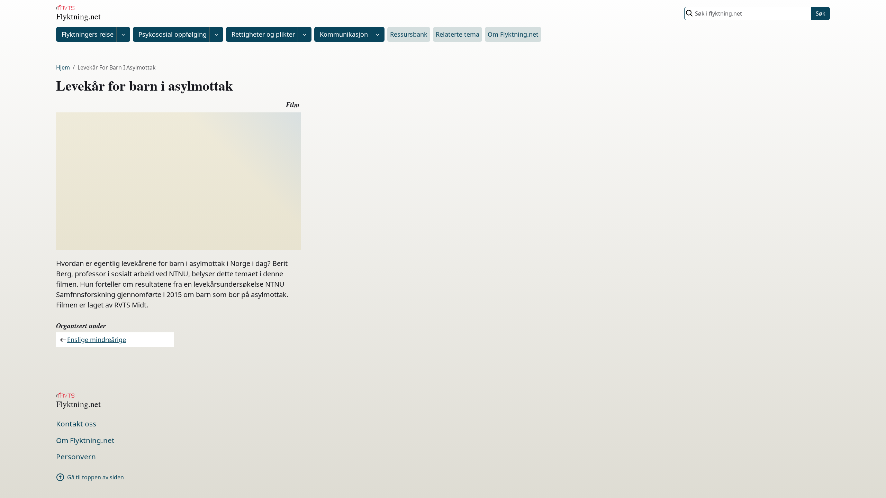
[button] (123, 34)
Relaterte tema (457, 34)
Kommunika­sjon (344, 34)
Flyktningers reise (88, 34)
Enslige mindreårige (96, 339)
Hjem (63, 67)
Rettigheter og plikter (263, 34)
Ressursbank (408, 34)
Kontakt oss (76, 423)
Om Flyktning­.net (513, 34)
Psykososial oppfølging (172, 34)
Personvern (76, 456)
